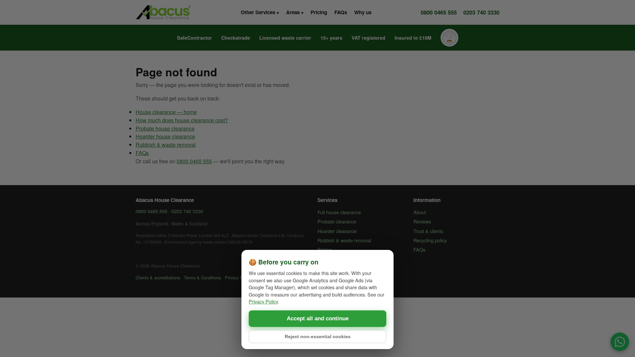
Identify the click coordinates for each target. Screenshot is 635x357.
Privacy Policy (263, 301)
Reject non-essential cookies (318, 336)
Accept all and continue (318, 318)
